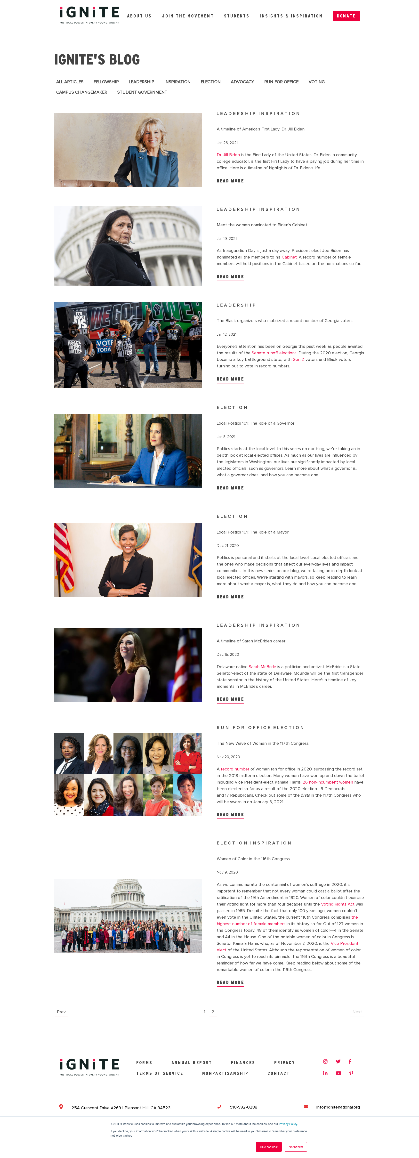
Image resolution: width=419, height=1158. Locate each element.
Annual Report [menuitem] (191, 1062)
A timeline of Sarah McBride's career (251, 641)
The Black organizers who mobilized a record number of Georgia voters (285, 321)
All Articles (69, 82)
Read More (230, 180)
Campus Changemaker (81, 92)
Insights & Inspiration (291, 16)
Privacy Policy (288, 1124)
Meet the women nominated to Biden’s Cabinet (262, 225)
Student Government (142, 92)
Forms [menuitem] (144, 1062)
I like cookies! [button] (269, 1147)
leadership (141, 82)
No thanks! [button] (296, 1147)
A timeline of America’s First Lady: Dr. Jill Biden (261, 129)
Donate (346, 16)
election (211, 82)
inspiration (177, 82)
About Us (139, 16)
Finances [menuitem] (243, 1062)
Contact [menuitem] (278, 1073)
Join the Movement (188, 16)
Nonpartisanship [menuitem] (225, 1073)
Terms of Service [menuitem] (159, 1073)
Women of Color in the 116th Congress (253, 859)
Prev (61, 1012)
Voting (317, 82)
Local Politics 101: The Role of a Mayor (253, 532)
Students (237, 16)
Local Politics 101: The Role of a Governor (255, 423)
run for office (281, 82)
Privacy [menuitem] (284, 1062)
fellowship (106, 82)
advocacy (242, 82)
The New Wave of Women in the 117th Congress (263, 743)
